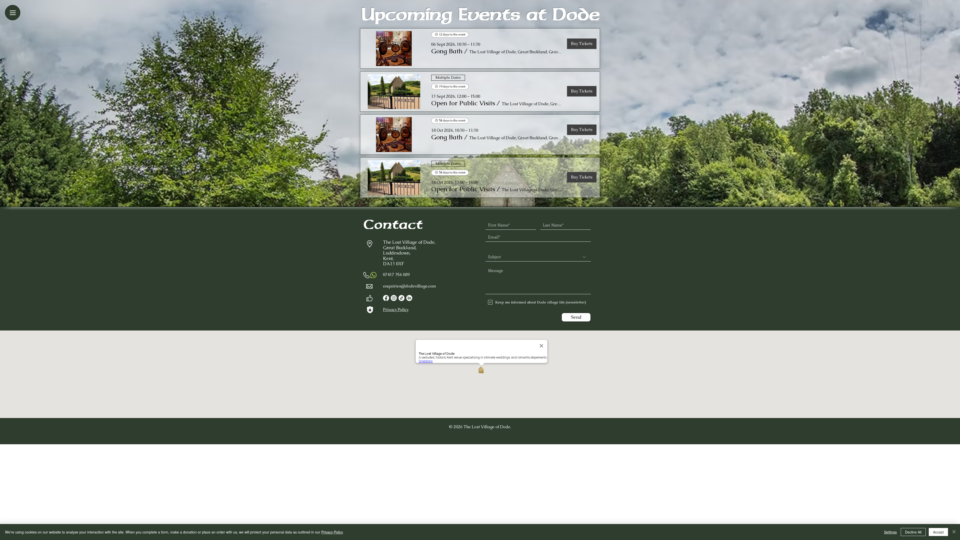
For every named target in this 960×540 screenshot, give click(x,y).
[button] (446, 51)
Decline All (913, 532)
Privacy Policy (332, 532)
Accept (938, 532)
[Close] (954, 532)
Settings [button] (890, 532)
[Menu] (12, 12)
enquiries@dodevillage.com (409, 286)
